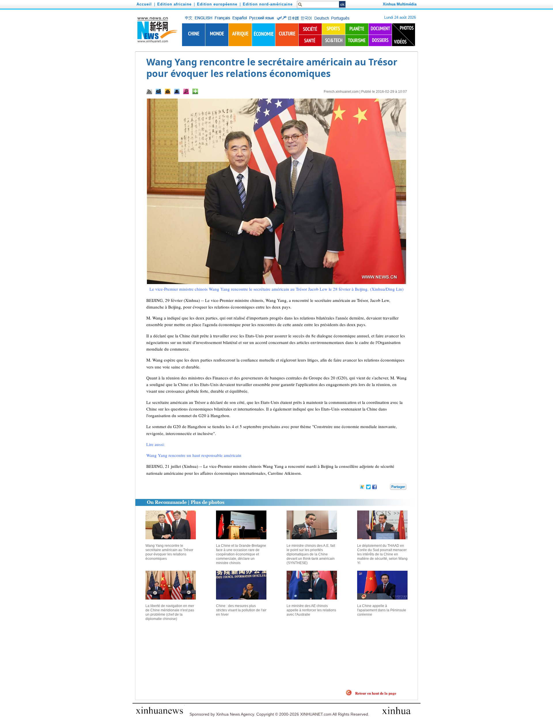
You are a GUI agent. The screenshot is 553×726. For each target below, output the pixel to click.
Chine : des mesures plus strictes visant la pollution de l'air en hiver (241, 610)
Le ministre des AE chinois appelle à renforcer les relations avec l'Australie (311, 610)
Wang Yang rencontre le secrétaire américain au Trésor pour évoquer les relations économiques (169, 552)
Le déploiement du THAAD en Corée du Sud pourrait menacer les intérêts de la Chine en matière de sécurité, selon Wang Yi (382, 554)
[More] (195, 91)
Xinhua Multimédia (399, 4)
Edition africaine (174, 4)
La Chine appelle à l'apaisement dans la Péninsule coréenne (381, 610)
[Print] (168, 91)
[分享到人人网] (386, 488)
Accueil (144, 4)
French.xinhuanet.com (341, 92)
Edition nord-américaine (268, 4)
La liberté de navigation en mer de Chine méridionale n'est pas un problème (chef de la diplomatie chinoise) (169, 612)
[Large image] (186, 91)
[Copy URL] (177, 91)
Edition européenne (217, 4)
